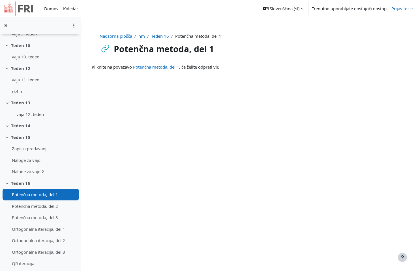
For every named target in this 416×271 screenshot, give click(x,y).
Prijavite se (402, 8)
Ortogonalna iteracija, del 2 (38, 240)
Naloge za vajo (26, 160)
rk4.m (17, 91)
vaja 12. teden (30, 114)
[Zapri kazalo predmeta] (5, 25)
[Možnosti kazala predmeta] (73, 25)
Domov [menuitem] (51, 8)
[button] (283, 8)
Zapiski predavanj (29, 148)
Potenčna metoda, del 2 (35, 206)
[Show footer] (402, 257)
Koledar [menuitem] (70, 8)
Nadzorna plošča (116, 36)
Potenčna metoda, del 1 (35, 194)
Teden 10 (20, 45)
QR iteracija (23, 263)
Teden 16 (20, 183)
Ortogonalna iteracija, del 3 (38, 252)
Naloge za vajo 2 (28, 171)
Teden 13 (20, 102)
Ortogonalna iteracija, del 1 (38, 229)
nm (141, 36)
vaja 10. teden (25, 57)
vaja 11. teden (25, 79)
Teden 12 (20, 68)
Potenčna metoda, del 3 (35, 217)
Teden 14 (20, 125)
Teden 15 (20, 137)
